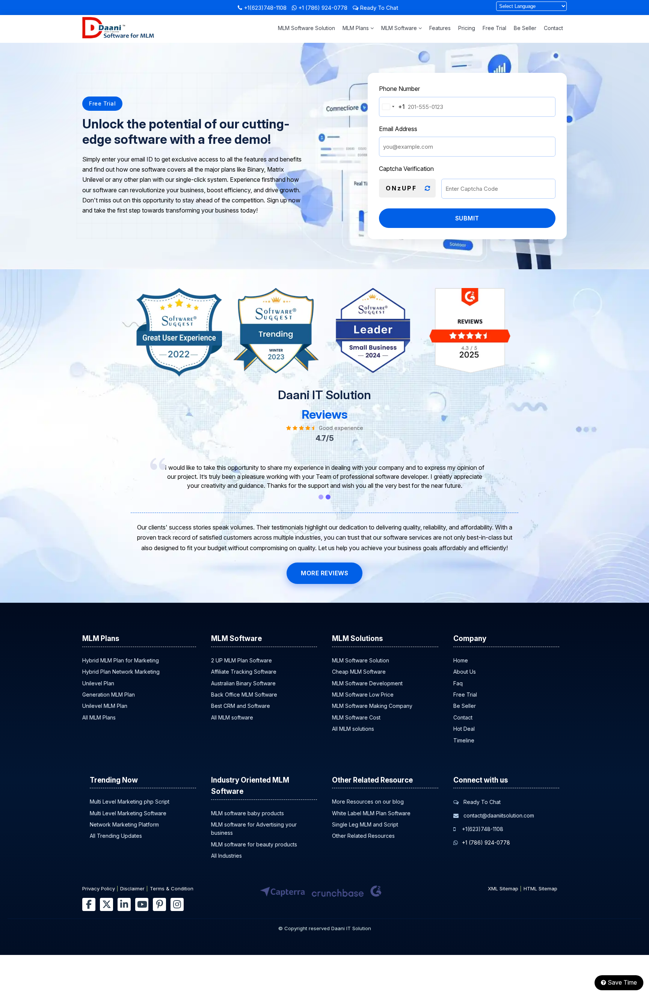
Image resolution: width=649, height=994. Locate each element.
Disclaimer (132, 888)
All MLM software (232, 717)
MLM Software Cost (356, 717)
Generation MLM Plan (108, 694)
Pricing (466, 28)
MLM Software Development (367, 683)
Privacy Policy (98, 888)
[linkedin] (124, 904)
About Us (464, 671)
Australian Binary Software (243, 683)
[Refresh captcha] (427, 188)
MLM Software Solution (306, 28)
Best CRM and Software (240, 706)
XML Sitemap (503, 888)
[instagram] (177, 904)
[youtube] (141, 904)
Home (460, 660)
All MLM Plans (99, 717)
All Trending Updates (116, 836)
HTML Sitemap (540, 888)
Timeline (463, 740)
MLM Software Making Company (372, 706)
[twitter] (106, 904)
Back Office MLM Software (244, 694)
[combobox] (392, 106)
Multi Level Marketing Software (128, 813)
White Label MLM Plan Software (371, 813)
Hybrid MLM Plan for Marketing (120, 660)
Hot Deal (464, 729)
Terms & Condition (171, 888)
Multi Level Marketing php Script (129, 801)
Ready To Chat (378, 7)
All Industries (226, 855)
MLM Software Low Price (363, 694)
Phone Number (399, 88)
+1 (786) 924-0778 (322, 7)
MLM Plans (356, 28)
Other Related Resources (363, 836)
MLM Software (399, 28)
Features (440, 28)
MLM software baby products (247, 813)
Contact (553, 28)
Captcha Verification (406, 168)
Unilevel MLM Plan (104, 706)
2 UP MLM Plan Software (241, 660)
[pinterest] (159, 904)
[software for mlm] (118, 36)
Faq (458, 683)
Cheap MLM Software (359, 671)
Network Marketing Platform (124, 824)
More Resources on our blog (368, 801)
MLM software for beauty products (254, 844)
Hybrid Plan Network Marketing (121, 671)
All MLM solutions (353, 729)
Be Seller (525, 28)
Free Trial (494, 28)
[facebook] (88, 904)
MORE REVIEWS (324, 573)
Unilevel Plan (98, 683)
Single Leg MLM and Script (365, 824)
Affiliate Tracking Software (243, 671)
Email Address (398, 129)
